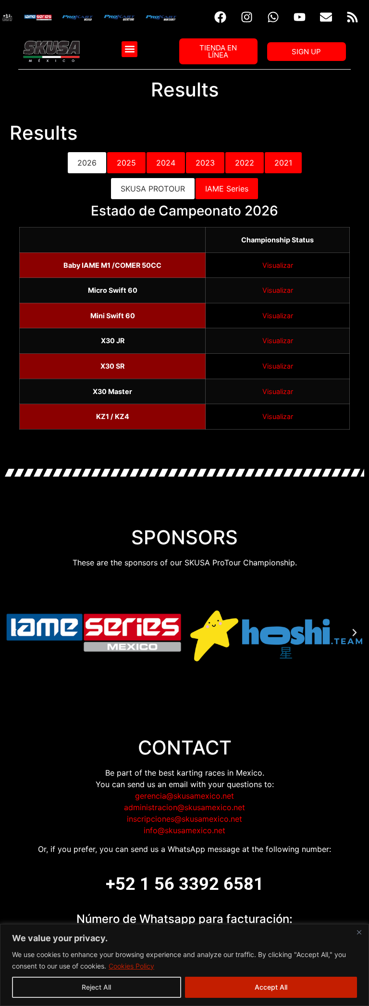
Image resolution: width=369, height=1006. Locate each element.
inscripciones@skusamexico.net (184, 819)
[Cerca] (359, 932)
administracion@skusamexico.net (184, 807)
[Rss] (352, 17)
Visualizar (277, 265)
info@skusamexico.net (184, 830)
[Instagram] (246, 17)
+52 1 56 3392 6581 (185, 884)
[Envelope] (326, 17)
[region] (184, 965)
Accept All (271, 987)
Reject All (96, 987)
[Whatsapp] (273, 17)
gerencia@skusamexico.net (184, 796)
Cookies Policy (131, 966)
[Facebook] (220, 17)
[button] (129, 49)
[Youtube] (299, 17)
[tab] (87, 162)
